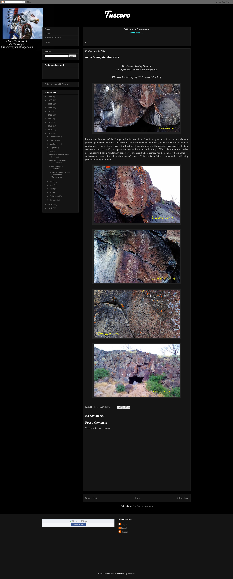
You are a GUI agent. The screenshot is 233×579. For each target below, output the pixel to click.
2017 (50, 130)
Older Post (182, 498)
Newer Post (91, 498)
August (53, 148)
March (53, 192)
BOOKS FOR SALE (53, 37)
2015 (50, 204)
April (52, 189)
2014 (50, 208)
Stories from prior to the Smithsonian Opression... (59, 174)
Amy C (124, 524)
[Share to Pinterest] (129, 407)
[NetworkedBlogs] (78, 521)
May (52, 185)
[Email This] (118, 407)
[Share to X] (123, 407)
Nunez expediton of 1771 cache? (57, 161)
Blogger (131, 573)
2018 (50, 126)
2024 (50, 104)
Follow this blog (78, 524)
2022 (50, 111)
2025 (50, 100)
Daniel (124, 528)
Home (137, 498)
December (54, 137)
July (52, 151)
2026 (50, 96)
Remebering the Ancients (56, 167)
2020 (50, 119)
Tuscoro (124, 531)
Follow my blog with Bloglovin (57, 84)
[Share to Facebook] (126, 407)
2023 (50, 108)
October (53, 140)
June (52, 181)
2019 (50, 122)
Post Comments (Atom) (143, 506)
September (55, 144)
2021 (50, 115)
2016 (50, 133)
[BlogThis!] (121, 407)
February (54, 196)
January (53, 200)
